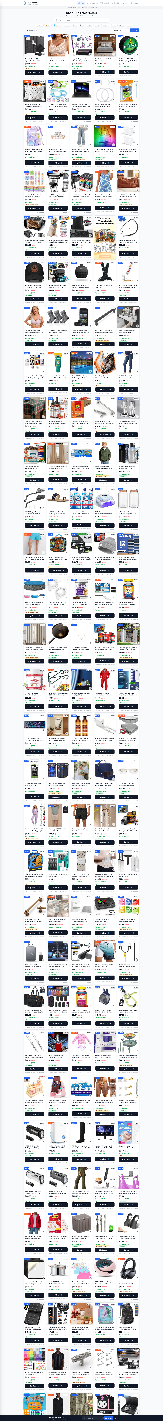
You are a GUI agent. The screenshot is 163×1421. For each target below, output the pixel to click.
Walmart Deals (105, 3)
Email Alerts (134, 3)
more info (94, 7)
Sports (90, 25)
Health (114, 25)
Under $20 (115, 3)
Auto (122, 25)
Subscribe (108, 1418)
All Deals (81, 3)
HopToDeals (33, 2)
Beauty (106, 25)
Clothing (40, 25)
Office (130, 25)
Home (48, 25)
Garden (68, 25)
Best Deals (124, 3)
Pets (76, 25)
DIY (83, 25)
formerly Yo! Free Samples (33, 4)
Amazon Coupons (92, 3)
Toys (98, 25)
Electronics (58, 25)
